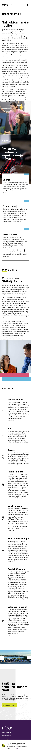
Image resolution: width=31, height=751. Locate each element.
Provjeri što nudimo (8, 705)
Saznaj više (15, 748)
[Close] (28, 746)
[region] (15, 745)
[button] (29, 657)
